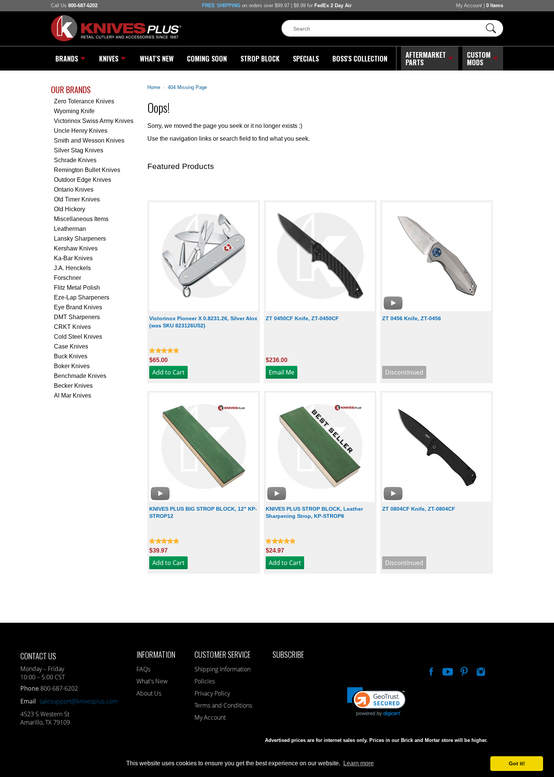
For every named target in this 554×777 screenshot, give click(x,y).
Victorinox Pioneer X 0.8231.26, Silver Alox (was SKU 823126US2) (203, 322)
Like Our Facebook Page (430, 670)
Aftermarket (426, 58)
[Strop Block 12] (203, 447)
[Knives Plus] (116, 40)
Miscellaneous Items (81, 219)
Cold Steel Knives (78, 336)
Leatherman (70, 229)
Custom (479, 58)
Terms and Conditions (223, 705)
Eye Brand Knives (78, 307)
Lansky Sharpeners (80, 238)
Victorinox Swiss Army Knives (93, 121)
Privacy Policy (212, 693)
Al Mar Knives (72, 395)
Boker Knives (72, 366)
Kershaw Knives (76, 248)
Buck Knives (70, 356)
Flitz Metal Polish (77, 287)
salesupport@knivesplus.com (79, 701)
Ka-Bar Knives (73, 258)
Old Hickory (69, 209)
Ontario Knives (73, 189)
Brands (66, 58)
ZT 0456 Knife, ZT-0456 (411, 318)
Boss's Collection (359, 58)
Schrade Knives (75, 160)
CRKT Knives (72, 327)
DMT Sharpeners (77, 317)
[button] (376, 701)
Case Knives (71, 346)
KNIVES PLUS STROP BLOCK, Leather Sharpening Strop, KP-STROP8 (314, 512)
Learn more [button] (358, 763)
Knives (108, 58)
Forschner (67, 278)
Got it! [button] (517, 763)
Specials (306, 58)
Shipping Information (222, 669)
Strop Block (260, 58)
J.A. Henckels (72, 268)
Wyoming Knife (74, 111)
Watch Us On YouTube (447, 670)
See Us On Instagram (480, 670)
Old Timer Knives (77, 199)
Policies (204, 681)
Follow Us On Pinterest (463, 670)
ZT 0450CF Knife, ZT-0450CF (302, 318)
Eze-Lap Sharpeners (81, 297)
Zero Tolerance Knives (84, 101)
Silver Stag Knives (78, 150)
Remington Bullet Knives (87, 170)
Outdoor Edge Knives (82, 180)
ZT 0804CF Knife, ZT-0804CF (418, 509)
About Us (148, 693)
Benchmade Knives (80, 376)
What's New (157, 58)
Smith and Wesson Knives (89, 140)
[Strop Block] (320, 447)
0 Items (494, 5)
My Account (469, 5)
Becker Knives (73, 385)
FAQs (143, 669)
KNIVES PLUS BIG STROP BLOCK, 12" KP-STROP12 (203, 512)
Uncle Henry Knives (80, 130)
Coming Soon (207, 58)
